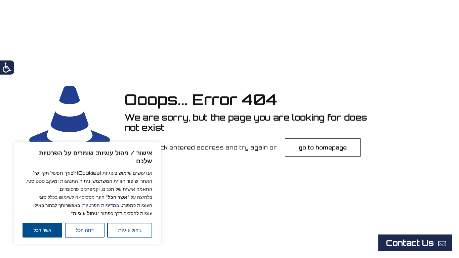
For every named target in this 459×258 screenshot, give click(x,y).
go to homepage (323, 147)
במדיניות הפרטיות (100, 205)
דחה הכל (85, 230)
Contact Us (410, 243)
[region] (87, 193)
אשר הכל (42, 230)
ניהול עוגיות (129, 230)
